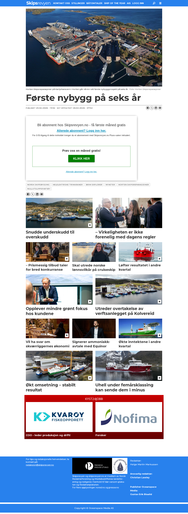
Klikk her (81, 158)
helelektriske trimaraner (68, 185)
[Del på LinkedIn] (156, 108)
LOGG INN (138, 3)
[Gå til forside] (38, 3)
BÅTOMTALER (94, 3)
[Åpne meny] (160, 3)
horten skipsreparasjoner (133, 185)
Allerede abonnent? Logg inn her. (81, 130)
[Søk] (154, 3)
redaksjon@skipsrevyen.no (40, 465)
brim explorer (94, 185)
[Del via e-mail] (160, 108)
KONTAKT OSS (61, 3)
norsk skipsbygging (38, 185)
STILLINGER (78, 3)
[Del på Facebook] (148, 108)
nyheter (110, 185)
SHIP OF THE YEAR (114, 3)
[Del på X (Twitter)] (152, 108)
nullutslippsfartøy (38, 189)
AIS (129, 3)
